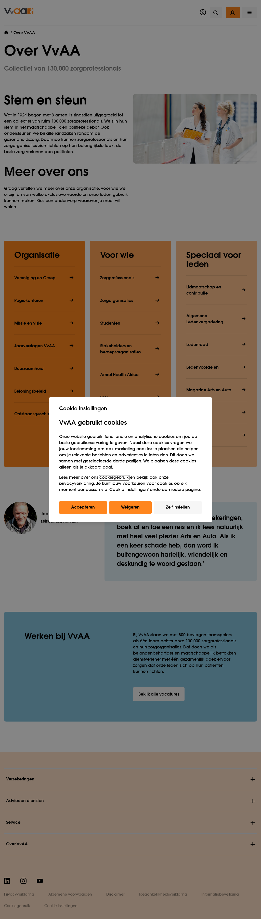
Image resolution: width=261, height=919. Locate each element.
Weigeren (130, 507)
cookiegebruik (114, 478)
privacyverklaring (76, 484)
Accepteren (83, 507)
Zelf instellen (178, 507)
